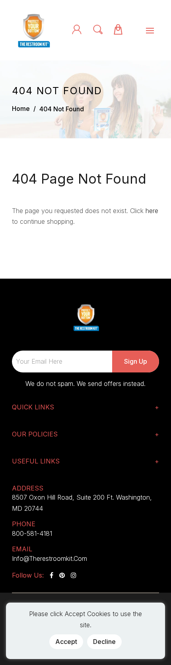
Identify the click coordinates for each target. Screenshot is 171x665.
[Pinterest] (62, 575)
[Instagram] (73, 575)
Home (21, 108)
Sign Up (135, 361)
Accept (66, 642)
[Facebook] (51, 575)
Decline (104, 642)
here (152, 211)
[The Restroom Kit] (33, 29)
